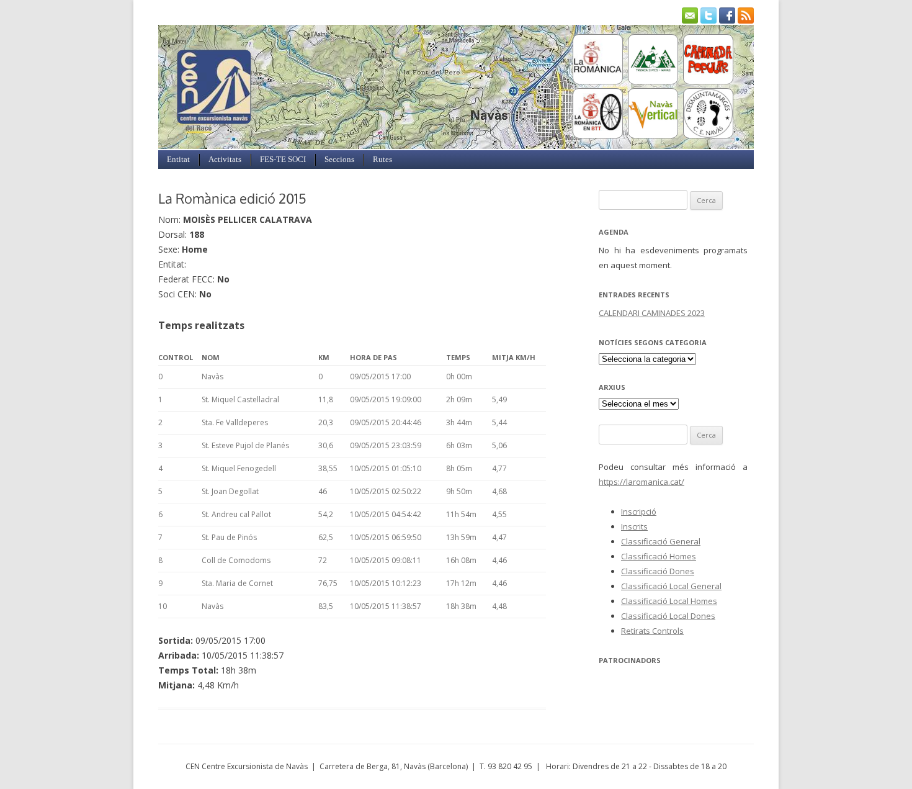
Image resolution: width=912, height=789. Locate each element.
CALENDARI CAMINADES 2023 (652, 312)
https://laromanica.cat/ (641, 481)
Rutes (382, 159)
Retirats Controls (652, 630)
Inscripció (638, 511)
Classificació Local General (671, 586)
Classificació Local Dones (668, 615)
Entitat (178, 159)
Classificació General (660, 541)
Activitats (224, 159)
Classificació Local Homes (669, 600)
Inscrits (634, 526)
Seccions (339, 159)
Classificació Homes (658, 556)
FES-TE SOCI (283, 159)
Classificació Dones (657, 571)
